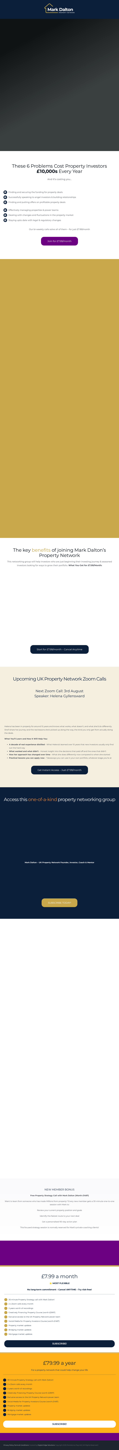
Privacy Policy (8, 1445)
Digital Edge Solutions (46, 1445)
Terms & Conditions (21, 1445)
